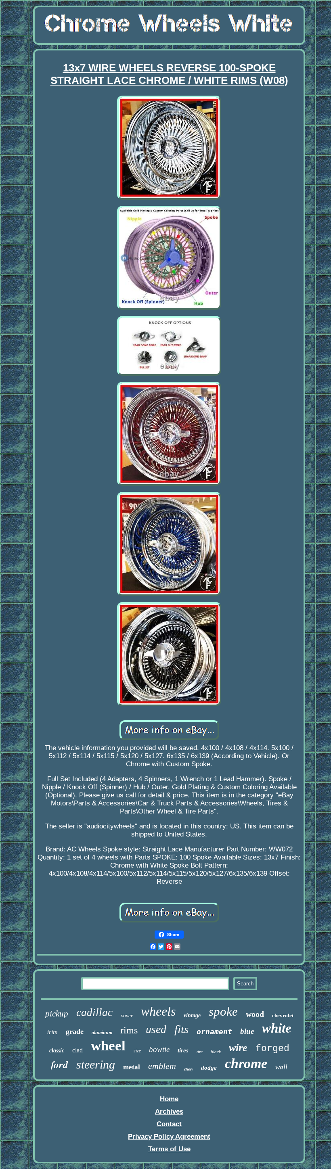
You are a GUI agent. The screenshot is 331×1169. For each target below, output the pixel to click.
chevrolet (282, 1015)
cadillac (94, 1012)
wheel (108, 1046)
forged (272, 1049)
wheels (158, 1011)
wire (238, 1048)
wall (281, 1067)
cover (127, 1015)
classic (56, 1051)
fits (181, 1029)
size (137, 1051)
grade (75, 1031)
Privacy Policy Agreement (169, 1136)
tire (200, 1051)
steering (95, 1064)
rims (129, 1030)
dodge (209, 1067)
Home (169, 1099)
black (216, 1051)
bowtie (159, 1049)
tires (183, 1050)
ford (59, 1064)
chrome (246, 1063)
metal (131, 1067)
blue (247, 1031)
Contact (169, 1124)
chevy (188, 1069)
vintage (192, 1015)
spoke (223, 1011)
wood (255, 1014)
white (276, 1028)
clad (77, 1050)
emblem (162, 1066)
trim (52, 1032)
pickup (56, 1013)
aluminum (102, 1032)
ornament (214, 1031)
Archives (169, 1111)
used (156, 1029)
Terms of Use (169, 1149)
